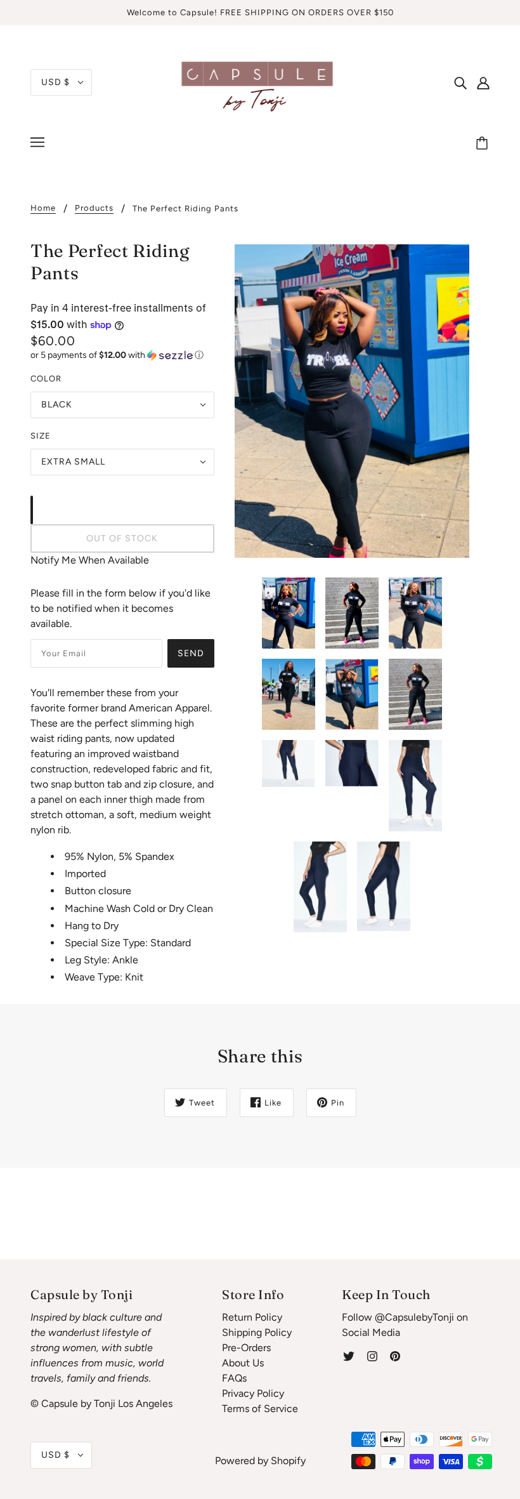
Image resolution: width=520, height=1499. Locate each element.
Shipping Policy (257, 1332)
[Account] (483, 82)
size (40, 435)
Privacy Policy (253, 1393)
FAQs (234, 1378)
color (46, 378)
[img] (460, 82)
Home (43, 208)
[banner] (260, 82)
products (94, 208)
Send (191, 653)
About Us (243, 1363)
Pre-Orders (246, 1348)
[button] (122, 355)
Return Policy (252, 1317)
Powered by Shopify (260, 1461)
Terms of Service (260, 1409)
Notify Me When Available (89, 560)
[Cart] (484, 144)
